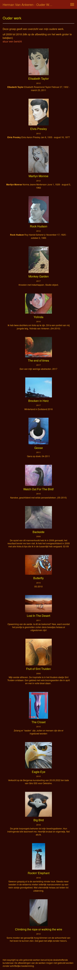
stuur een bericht (12, 41)
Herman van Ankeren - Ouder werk (28, 4)
